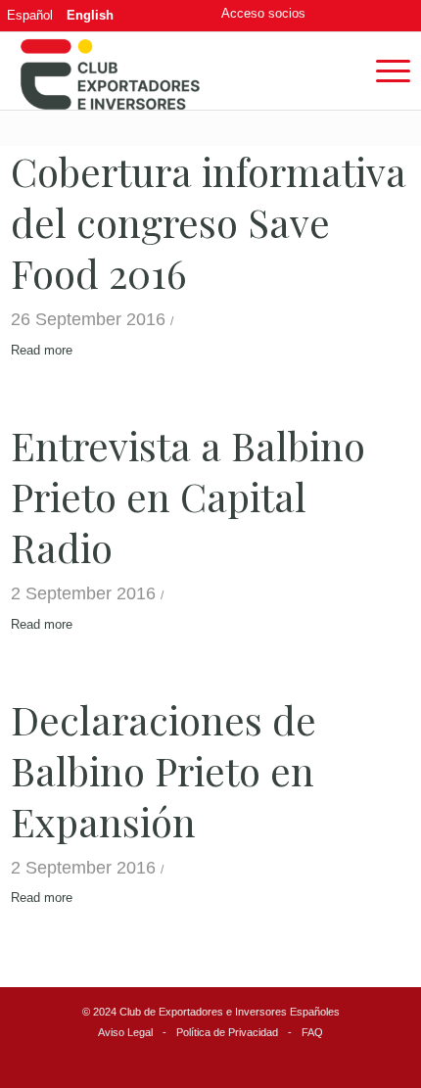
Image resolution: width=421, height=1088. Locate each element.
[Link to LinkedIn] (367, 14)
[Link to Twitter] (338, 14)
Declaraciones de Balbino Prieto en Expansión (163, 770)
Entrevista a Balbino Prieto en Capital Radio (188, 496)
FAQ (312, 1032)
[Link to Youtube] (395, 14)
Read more (41, 350)
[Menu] (383, 70)
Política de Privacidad (227, 1032)
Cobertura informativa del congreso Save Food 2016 (208, 222)
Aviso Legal (125, 1032)
